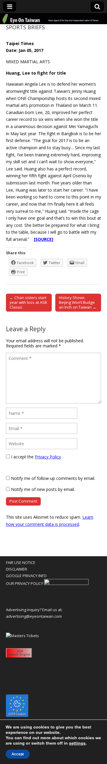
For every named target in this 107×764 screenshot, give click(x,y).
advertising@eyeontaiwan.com (34, 616)
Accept (18, 754)
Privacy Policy (48, 457)
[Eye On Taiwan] (53, 18)
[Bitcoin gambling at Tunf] (66, 583)
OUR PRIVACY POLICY (24, 583)
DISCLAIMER (16, 569)
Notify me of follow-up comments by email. (53, 478)
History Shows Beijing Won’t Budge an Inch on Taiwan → (77, 302)
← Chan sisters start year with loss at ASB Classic (28, 302)
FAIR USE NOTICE (20, 562)
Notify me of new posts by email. (43, 489)
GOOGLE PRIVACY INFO (26, 575)
